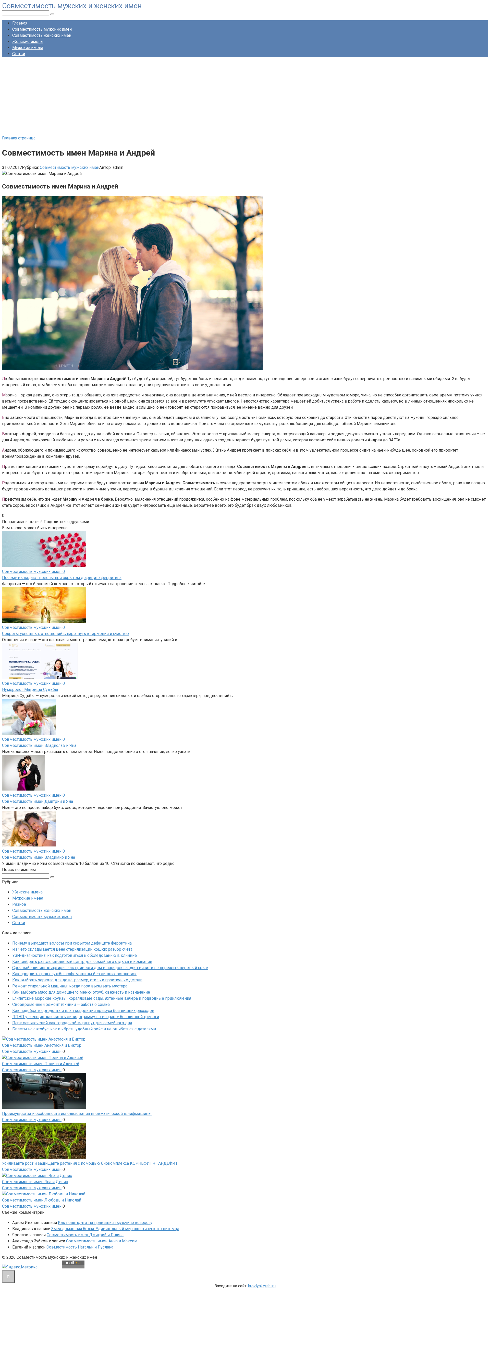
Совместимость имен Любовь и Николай (41, 1200)
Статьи (18, 53)
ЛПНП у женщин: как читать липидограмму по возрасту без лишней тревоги (85, 1016)
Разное (19, 904)
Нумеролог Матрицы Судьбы (30, 689)
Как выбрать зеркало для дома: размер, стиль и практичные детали (77, 980)
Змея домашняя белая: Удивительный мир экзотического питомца (115, 1228)
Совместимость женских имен (41, 35)
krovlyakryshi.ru (262, 1286)
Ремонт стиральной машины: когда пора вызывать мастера (69, 986)
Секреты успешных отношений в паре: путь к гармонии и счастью (65, 633)
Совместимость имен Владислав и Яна (39, 745)
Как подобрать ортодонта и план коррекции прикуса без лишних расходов (83, 1010)
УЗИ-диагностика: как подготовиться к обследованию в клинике (74, 955)
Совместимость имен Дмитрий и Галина (85, 1234)
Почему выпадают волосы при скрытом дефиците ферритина (61, 577)
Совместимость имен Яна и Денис (35, 1181)
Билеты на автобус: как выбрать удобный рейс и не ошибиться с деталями (84, 1029)
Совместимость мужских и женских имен (72, 6)
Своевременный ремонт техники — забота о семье (61, 1004)
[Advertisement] (245, 97)
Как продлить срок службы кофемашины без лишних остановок (74, 973)
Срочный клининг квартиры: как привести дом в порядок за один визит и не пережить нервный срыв (110, 967)
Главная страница (18, 138)
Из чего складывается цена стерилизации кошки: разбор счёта (72, 949)
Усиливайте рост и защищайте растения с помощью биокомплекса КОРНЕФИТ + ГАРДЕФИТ (90, 1163)
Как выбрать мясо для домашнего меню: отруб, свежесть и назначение (81, 992)
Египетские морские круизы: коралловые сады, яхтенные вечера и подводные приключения (101, 998)
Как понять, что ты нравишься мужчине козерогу (105, 1222)
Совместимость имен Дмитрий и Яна (37, 801)
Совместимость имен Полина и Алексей (40, 1063)
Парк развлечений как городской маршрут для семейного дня (72, 1022)
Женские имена (27, 41)
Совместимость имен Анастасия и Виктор (41, 1045)
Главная (19, 23)
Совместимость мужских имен (42, 29)
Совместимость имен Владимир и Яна (38, 857)
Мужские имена (27, 47)
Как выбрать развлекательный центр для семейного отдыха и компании (82, 961)
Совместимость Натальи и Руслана (79, 1247)
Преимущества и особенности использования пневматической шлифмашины (77, 1113)
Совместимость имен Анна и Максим (101, 1241)
